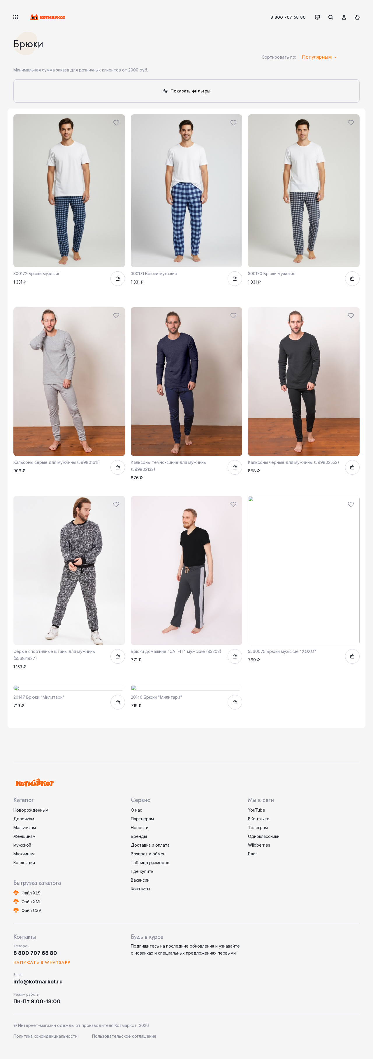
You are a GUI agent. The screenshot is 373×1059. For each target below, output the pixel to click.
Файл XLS (31, 892)
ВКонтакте (259, 818)
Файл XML (31, 901)
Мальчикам (24, 827)
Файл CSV (31, 910)
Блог (252, 853)
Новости (139, 827)
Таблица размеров (150, 862)
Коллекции (24, 862)
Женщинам (24, 836)
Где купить (142, 871)
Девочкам (23, 818)
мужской (22, 845)
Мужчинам (24, 853)
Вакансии (140, 880)
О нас (136, 810)
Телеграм (258, 827)
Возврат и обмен (148, 853)
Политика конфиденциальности (45, 1036)
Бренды (139, 836)
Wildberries (259, 845)
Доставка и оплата (150, 845)
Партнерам (142, 818)
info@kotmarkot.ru (38, 981)
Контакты (140, 888)
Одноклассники (263, 836)
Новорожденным (30, 810)
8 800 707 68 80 (288, 17)
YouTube (256, 810)
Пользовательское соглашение (124, 1036)
